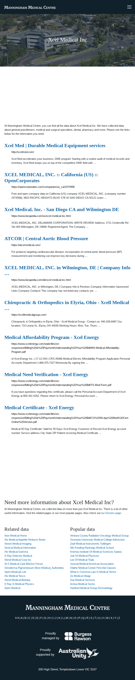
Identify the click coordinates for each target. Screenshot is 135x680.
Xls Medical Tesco (14, 575)
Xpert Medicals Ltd (15, 571)
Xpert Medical (12, 587)
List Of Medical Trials (82, 559)
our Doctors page (111, 512)
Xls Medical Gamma (16, 551)
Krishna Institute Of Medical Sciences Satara (95, 551)
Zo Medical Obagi (80, 575)
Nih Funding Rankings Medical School (92, 547)
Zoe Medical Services (82, 579)
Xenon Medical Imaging (17, 543)
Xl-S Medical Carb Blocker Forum (23, 563)
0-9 (17, 617)
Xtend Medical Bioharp (17, 579)
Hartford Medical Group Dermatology (91, 587)
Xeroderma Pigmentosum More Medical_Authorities (34, 567)
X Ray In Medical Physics (19, 583)
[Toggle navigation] (129, 7)
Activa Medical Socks (82, 583)
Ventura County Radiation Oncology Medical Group (99, 535)
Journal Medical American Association (92, 563)
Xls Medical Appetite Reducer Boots (25, 539)
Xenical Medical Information (20, 547)
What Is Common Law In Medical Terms (93, 571)
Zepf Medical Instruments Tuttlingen (90, 543)
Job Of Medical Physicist (84, 555)
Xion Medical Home (15, 535)
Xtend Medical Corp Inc (17, 559)
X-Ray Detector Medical (18, 555)
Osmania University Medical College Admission (97, 539)
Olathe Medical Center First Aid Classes (93, 567)
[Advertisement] (67, 95)
